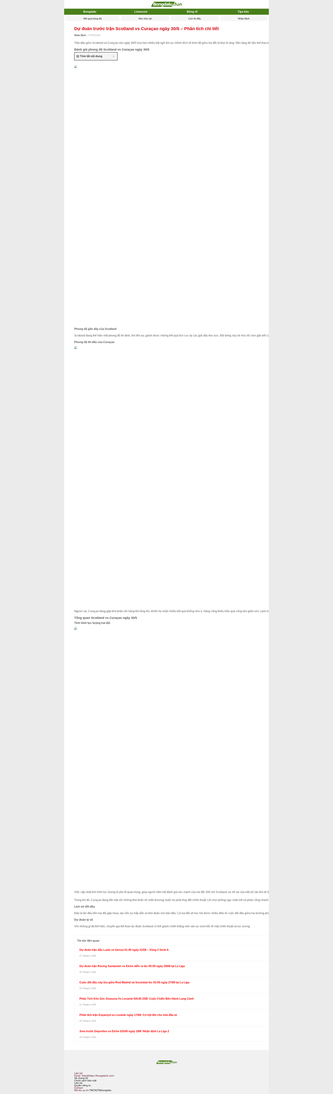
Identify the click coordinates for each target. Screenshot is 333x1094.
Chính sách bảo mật (85, 1080)
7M (98, 1090)
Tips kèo (243, 11)
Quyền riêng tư (82, 1085)
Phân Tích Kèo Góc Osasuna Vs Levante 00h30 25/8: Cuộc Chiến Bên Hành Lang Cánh (136, 998)
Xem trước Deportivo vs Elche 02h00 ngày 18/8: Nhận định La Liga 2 (124, 1031)
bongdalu (106, 1090)
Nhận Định (244, 18)
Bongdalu (89, 11)
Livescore (140, 11)
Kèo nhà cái (145, 18)
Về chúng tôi (81, 1078)
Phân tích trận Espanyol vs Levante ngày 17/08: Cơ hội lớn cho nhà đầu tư (128, 1014)
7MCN (92, 1090)
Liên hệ (78, 1083)
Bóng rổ (192, 11)
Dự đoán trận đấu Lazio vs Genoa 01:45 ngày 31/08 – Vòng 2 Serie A (124, 949)
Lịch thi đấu (194, 18)
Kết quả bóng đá (92, 18)
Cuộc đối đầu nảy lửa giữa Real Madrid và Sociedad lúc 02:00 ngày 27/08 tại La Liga (134, 982)
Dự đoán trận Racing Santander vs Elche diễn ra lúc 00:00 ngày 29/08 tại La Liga (132, 966)
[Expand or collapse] (113, 56)
